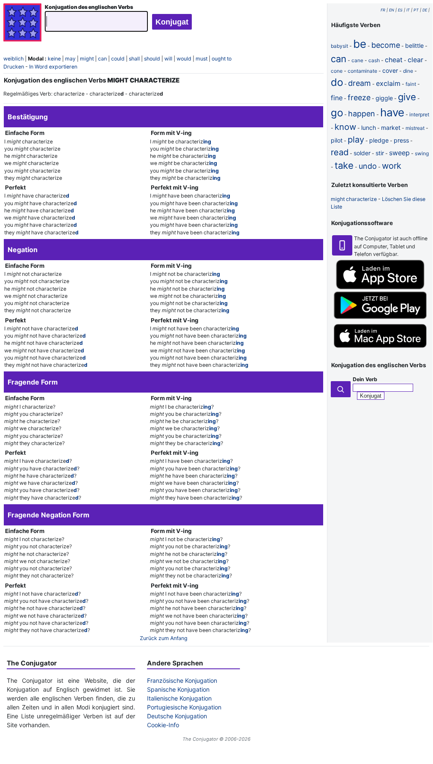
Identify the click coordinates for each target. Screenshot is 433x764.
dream (359, 83)
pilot (337, 140)
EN (391, 10)
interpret (419, 114)
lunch (368, 127)
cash (374, 60)
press (401, 140)
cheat (394, 59)
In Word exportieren (53, 66)
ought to (221, 58)
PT (416, 10)
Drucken (13, 66)
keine (54, 58)
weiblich (13, 58)
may (70, 58)
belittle (414, 45)
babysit (339, 46)
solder (362, 153)
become (385, 45)
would (184, 58)
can (102, 58)
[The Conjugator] (22, 23)
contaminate (362, 71)
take (344, 165)
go (337, 113)
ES (400, 10)
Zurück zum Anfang (164, 638)
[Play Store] (380, 317)
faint (411, 84)
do (337, 82)
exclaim (388, 83)
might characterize (354, 199)
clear (415, 59)
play (356, 140)
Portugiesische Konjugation (184, 707)
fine (337, 97)
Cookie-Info (163, 724)
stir (380, 153)
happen (361, 113)
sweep (399, 152)
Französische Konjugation (182, 680)
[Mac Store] (380, 349)
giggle (384, 98)
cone (337, 71)
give (407, 96)
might (87, 58)
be (359, 43)
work (391, 166)
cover (390, 70)
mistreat (415, 128)
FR (383, 10)
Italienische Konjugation (179, 698)
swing (422, 153)
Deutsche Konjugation (177, 716)
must (201, 58)
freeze (359, 97)
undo (368, 166)
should (152, 58)
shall (134, 58)
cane (357, 60)
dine (408, 71)
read (340, 152)
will (168, 58)
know (345, 127)
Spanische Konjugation (178, 689)
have (392, 112)
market (390, 127)
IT (408, 10)
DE (424, 10)
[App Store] (380, 287)
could (118, 58)
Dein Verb (365, 379)
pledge (379, 140)
